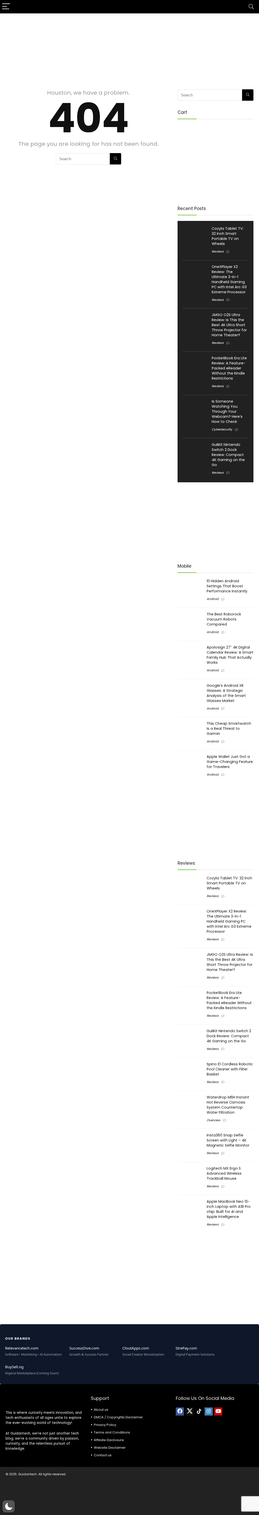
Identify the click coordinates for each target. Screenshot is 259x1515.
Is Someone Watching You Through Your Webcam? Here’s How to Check (227, 411)
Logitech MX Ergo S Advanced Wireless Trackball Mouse (224, 1173)
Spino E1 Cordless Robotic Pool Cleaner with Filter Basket (230, 1069)
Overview (213, 1120)
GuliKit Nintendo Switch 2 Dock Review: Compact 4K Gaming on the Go (228, 454)
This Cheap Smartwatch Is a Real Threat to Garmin (229, 728)
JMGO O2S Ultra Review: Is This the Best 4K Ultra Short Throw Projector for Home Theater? (229, 325)
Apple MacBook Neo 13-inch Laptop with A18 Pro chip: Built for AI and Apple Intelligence (229, 1209)
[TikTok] (199, 1411)
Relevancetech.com (21, 1348)
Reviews (218, 251)
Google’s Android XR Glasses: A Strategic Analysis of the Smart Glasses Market (226, 693)
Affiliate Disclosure (109, 1440)
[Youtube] (218, 1411)
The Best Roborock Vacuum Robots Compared (224, 619)
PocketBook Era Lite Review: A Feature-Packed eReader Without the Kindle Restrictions (229, 368)
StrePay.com (186, 1348)
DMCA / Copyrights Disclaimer (118, 1417)
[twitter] (189, 1411)
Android (213, 599)
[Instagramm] (209, 1411)
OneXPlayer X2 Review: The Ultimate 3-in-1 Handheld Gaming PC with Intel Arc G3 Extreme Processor (229, 279)
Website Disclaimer (110, 1447)
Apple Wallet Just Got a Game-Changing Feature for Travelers (230, 761)
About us (101, 1409)
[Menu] (6, 6)
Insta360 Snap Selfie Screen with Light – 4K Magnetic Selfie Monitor (228, 1140)
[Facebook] (180, 1411)
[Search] (251, 6)
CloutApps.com (135, 1348)
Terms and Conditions (112, 1432)
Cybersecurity (222, 429)
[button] (9, 1506)
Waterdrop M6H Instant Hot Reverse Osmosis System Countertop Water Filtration (228, 1105)
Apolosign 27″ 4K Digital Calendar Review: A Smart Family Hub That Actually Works (230, 655)
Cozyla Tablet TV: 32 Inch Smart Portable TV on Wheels (228, 236)
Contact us (103, 1455)
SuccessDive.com (84, 1348)
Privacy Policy (105, 1424)
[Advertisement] (129, 48)
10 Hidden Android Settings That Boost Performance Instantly (227, 586)
